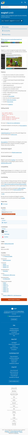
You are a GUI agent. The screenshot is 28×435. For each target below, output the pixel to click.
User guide (13, 332)
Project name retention (13, 334)
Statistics (14, 346)
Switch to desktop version (14, 381)
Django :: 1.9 (5, 267)
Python (4, 283)
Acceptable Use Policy (13, 377)
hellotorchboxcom (5, 163)
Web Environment (7, 260)
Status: (14, 316)
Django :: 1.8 (5, 265)
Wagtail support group (17, 152)
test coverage (10, 101)
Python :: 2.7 (5, 285)
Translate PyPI (13, 360)
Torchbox (13, 160)
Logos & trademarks (14, 347)
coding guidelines (22, 188)
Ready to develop (17, 189)
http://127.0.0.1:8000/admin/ (13, 123)
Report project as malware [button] (14, 299)
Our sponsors (14, 349)
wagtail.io (10, 104)
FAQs (14, 335)
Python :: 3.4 (5, 290)
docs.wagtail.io (23, 125)
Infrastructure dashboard (13, 344)
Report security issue (14, 372)
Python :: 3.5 (5, 291)
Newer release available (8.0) (8, 214)
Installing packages (13, 328)
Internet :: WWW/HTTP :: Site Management (12, 295)
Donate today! (14, 319)
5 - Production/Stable (7, 256)
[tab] (14, 27)
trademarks (7, 431)
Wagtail (5, 222)
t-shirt (3, 194)
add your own (14, 134)
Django (4, 264)
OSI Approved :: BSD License (9, 275)
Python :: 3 (5, 287)
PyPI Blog (13, 342)
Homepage (5, 204)
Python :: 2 (5, 284)
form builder (11, 96)
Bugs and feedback (14, 356)
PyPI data (3, 209)
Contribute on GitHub (13, 358)
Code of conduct (13, 374)
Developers (5, 271)
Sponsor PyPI (14, 361)
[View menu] (21, 2)
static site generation (11, 100)
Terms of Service (13, 370)
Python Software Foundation (16, 431)
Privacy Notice (13, 375)
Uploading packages (13, 330)
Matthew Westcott (8, 243)
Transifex (23, 198)
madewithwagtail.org (5, 133)
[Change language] (25, 2)
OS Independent (6, 279)
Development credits (13, 363)
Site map (20, 432)
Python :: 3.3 (5, 288)
